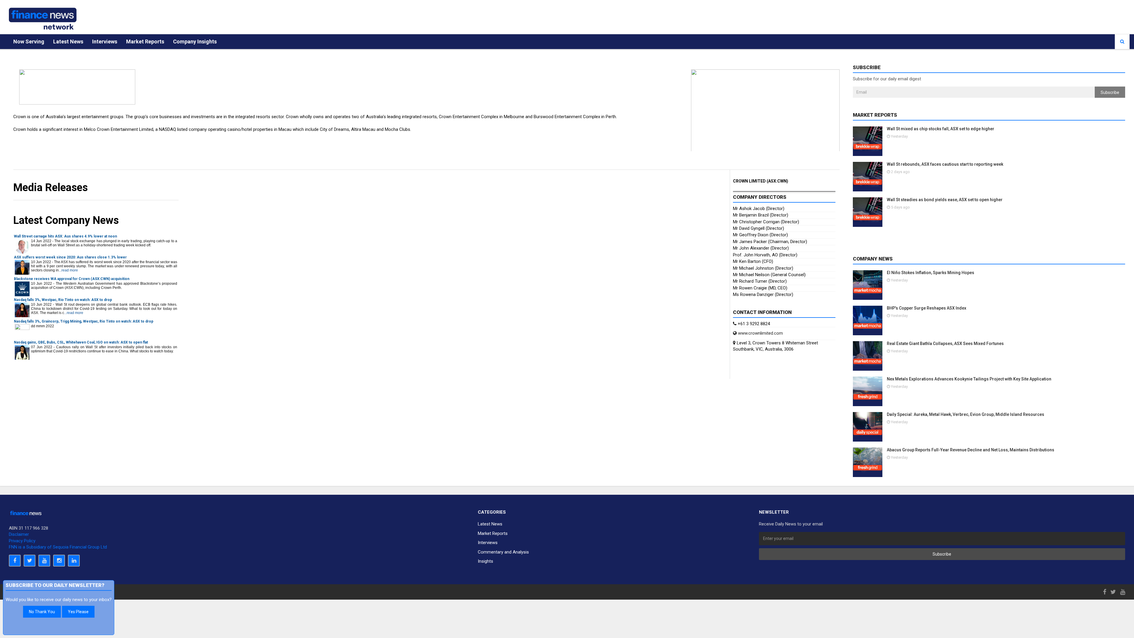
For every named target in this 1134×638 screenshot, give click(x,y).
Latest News (68, 41)
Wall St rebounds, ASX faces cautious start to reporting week (945, 164)
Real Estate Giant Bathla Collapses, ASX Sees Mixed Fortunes (945, 343)
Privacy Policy (22, 540)
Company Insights (195, 41)
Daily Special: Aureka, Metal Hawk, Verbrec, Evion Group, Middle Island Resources (965, 414)
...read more (68, 270)
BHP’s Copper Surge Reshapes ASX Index (926, 308)
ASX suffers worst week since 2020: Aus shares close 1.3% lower (70, 257)
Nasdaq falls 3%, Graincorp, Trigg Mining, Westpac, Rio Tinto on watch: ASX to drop (83, 321)
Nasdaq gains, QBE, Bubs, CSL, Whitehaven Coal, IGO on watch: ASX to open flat (81, 342)
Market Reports (145, 41)
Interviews (104, 41)
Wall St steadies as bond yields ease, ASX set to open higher (945, 199)
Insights (485, 561)
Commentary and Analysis (503, 552)
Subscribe (1110, 92)
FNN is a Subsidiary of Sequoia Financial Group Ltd (58, 547)
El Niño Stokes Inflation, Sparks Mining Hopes (930, 272)
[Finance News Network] (42, 19)
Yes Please (78, 611)
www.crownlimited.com (760, 333)
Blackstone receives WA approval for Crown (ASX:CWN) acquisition (71, 279)
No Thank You (42, 611)
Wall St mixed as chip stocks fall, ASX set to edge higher (940, 128)
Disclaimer (19, 534)
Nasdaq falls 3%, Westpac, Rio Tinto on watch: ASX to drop (63, 300)
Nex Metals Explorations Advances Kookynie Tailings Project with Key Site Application (969, 379)
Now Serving (28, 41)
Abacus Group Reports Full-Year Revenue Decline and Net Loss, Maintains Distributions (970, 449)
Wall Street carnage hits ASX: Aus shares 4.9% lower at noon (65, 236)
